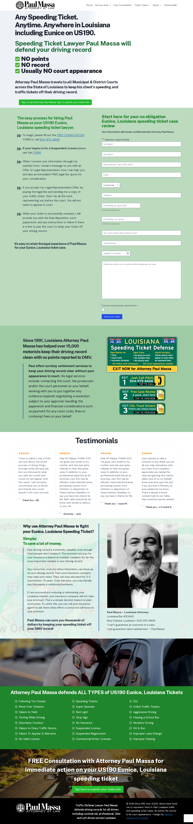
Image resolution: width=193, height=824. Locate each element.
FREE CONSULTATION (70, 135)
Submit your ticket (112, 316)
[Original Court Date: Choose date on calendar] (127, 253)
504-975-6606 (49, 139)
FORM (37, 152)
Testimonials (170, 5)
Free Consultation (122, 5)
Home (89, 5)
